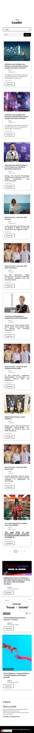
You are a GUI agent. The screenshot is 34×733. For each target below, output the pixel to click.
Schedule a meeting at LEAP (11, 716)
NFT (17, 411)
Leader (24, 56)
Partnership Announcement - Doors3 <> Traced (15, 619)
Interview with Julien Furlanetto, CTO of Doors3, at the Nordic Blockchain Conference (16, 167)
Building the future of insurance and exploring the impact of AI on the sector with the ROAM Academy (17, 581)
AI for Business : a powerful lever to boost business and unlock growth (16, 675)
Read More (10, 84)
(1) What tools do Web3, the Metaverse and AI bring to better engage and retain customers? (16, 116)
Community (8, 56)
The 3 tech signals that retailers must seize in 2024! (16, 524)
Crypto (12, 411)
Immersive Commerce (10, 515)
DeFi (20, 160)
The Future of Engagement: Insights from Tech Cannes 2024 (16, 317)
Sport (6, 160)
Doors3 (10, 70)
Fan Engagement (16, 56)
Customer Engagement (23, 109)
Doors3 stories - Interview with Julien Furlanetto (16, 267)
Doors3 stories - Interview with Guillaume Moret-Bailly (16, 367)
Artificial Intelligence (8, 573)
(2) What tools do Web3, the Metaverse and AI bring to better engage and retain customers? (16, 66)
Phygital (24, 515)
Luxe (6, 518)
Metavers (7, 59)
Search (27, 34)
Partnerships (6, 613)
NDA (16, 160)
